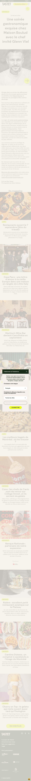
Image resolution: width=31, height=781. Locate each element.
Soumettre (15, 407)
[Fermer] (26, 372)
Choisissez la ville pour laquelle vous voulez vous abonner (14, 392)
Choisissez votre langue (11, 383)
